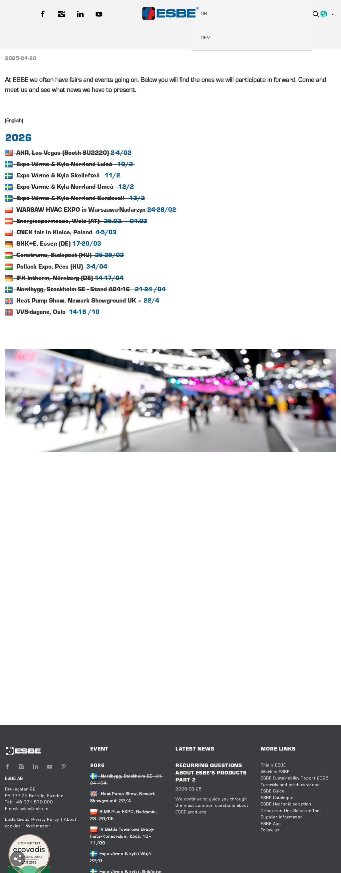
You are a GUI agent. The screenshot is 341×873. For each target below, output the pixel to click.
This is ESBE (273, 765)
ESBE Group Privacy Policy (32, 820)
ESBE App (271, 824)
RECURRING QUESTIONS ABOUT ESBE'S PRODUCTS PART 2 (211, 773)
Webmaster (38, 826)
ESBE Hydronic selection (286, 804)
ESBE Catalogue (277, 798)
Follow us (270, 830)
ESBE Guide (273, 791)
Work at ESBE (275, 772)
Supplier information (282, 817)
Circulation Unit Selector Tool (291, 811)
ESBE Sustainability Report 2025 (295, 778)
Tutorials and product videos (290, 785)
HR (204, 14)
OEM (206, 38)
